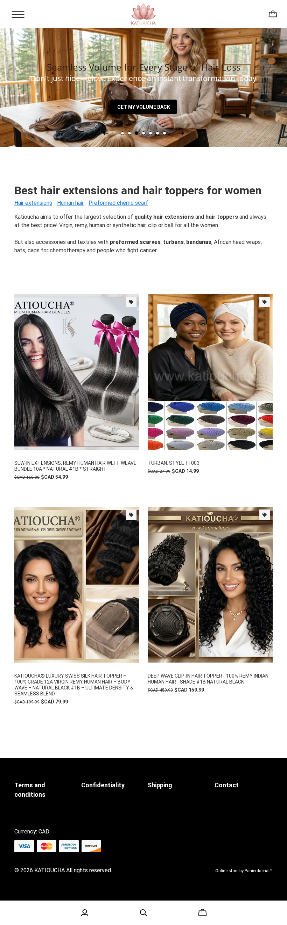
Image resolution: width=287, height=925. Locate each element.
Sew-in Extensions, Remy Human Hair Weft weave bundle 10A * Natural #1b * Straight (75, 466)
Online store (226, 870)
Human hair (70, 203)
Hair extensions (33, 203)
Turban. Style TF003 (174, 463)
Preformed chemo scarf (118, 203)
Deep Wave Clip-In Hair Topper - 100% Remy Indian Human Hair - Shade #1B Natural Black (208, 679)
